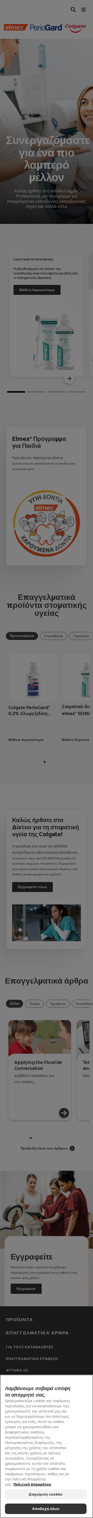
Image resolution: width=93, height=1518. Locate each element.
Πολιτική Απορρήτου (32, 1484)
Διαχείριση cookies (45, 1494)
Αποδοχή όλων (46, 1509)
